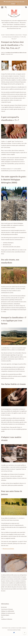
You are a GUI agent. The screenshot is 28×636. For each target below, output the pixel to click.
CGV (2, 617)
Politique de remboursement (8, 613)
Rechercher (4, 607)
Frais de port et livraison (7, 609)
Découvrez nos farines (8, 548)
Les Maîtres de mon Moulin (16, 627)
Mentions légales (5, 615)
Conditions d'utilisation (6, 619)
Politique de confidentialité (7, 611)
